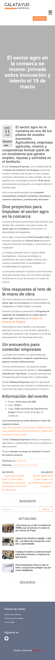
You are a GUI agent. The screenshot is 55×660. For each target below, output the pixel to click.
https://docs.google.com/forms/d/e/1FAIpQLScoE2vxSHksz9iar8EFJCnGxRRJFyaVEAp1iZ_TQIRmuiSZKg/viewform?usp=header (27, 431)
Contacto (39, 18)
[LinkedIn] (6, 591)
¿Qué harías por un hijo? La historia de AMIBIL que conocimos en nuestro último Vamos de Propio (32, 528)
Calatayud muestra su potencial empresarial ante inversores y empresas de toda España (33, 554)
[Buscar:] (27, 509)
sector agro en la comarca (25, 464)
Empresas (21, 460)
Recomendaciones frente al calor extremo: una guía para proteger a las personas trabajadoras (33, 567)
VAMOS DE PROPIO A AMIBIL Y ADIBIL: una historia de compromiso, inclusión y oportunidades (33, 541)
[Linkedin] (6, 638)
